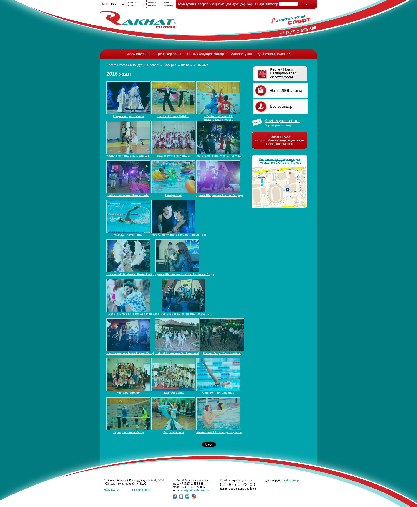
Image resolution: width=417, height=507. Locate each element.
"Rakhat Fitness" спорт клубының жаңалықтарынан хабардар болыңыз (279, 140)
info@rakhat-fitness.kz (195, 490)
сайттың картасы (152, 4)
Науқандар (238, 4)
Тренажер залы (168, 54)
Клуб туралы (187, 4)
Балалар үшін (241, 54)
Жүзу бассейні (138, 54)
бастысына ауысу (134, 4)
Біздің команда (219, 4)
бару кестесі (112, 489)
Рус (114, 3)
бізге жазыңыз (169, 4)
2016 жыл (201, 65)
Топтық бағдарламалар (205, 54)
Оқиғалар (271, 4)
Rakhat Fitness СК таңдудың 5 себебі (132, 65)
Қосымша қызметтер (274, 54)
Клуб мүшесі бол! (282, 120)
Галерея (202, 4)
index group (291, 480)
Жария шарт (255, 4)
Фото (185, 65)
